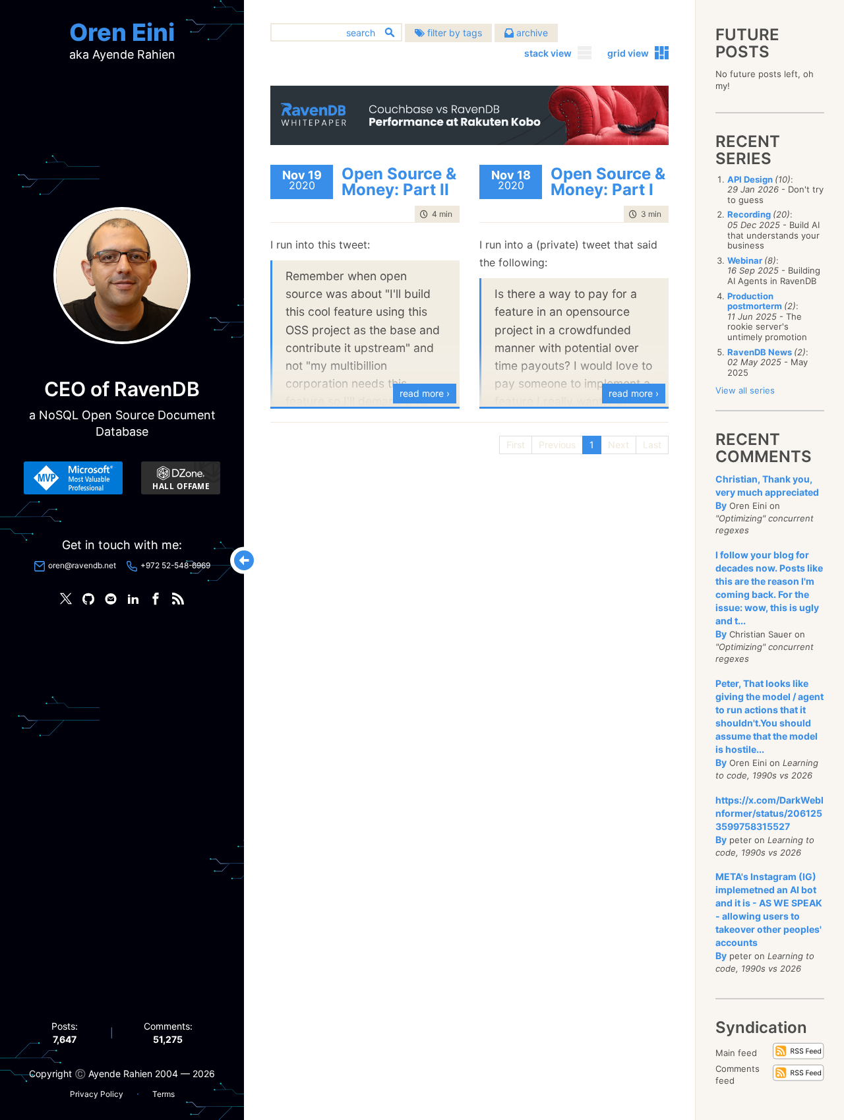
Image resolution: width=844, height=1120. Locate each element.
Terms (163, 1094)
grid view (628, 53)
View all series (745, 390)
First (515, 444)
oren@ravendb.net (82, 565)
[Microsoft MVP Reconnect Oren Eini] (73, 477)
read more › (425, 393)
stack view (548, 53)
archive (531, 32)
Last (652, 444)
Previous (557, 444)
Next (618, 444)
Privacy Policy (96, 1094)
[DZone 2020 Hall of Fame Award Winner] (180, 477)
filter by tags (453, 32)
